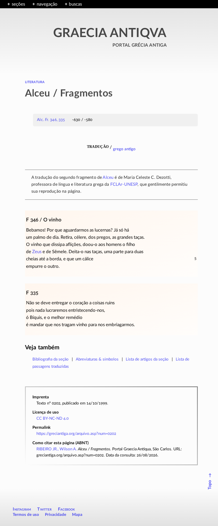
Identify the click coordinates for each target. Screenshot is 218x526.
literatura (35, 81)
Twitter (44, 509)
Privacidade (55, 515)
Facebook (66, 509)
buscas (75, 4)
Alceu (108, 177)
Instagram (22, 509)
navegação (47, 4)
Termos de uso (26, 515)
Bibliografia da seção (50, 359)
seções (18, 4)
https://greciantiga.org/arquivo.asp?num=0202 (76, 434)
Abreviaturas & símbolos (97, 359)
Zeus (36, 251)
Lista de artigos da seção (147, 359)
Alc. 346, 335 (51, 120)
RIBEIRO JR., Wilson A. (56, 449)
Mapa (77, 515)
